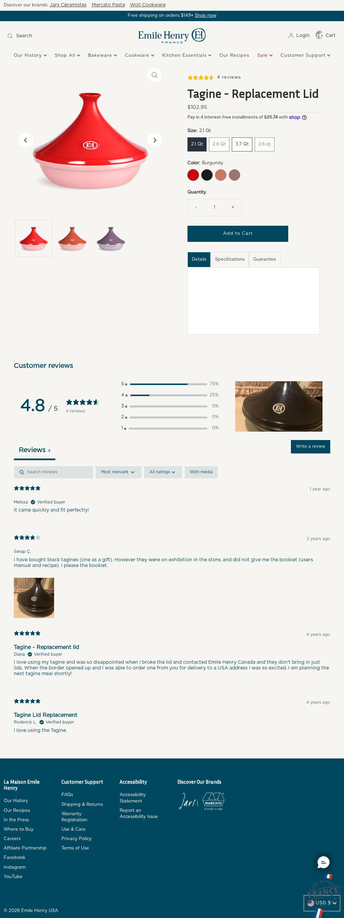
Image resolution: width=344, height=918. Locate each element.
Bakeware (101, 55)
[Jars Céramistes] (188, 802)
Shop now (205, 15)
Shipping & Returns (82, 804)
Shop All (66, 55)
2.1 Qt (197, 144)
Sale (263, 55)
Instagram (15, 867)
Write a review (310, 446)
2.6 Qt (219, 144)
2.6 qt (264, 144)
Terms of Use (75, 848)
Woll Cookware (148, 5)
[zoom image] (154, 75)
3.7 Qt (242, 144)
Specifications (230, 259)
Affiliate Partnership (25, 848)
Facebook (14, 858)
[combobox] (46, 36)
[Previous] (25, 140)
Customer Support (304, 55)
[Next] (154, 140)
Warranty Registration (74, 817)
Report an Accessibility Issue (139, 813)
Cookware (138, 55)
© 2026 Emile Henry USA (31, 911)
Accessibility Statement (133, 798)
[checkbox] (201, 472)
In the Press (16, 820)
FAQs (67, 795)
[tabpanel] (172, 605)
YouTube (13, 877)
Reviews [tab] (34, 450)
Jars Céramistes (68, 5)
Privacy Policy (76, 839)
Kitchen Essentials (185, 55)
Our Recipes (234, 55)
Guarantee (264, 259)
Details (199, 259)
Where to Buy (19, 829)
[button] (170, 384)
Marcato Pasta (108, 5)
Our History (29, 55)
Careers (12, 839)
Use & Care (73, 829)
